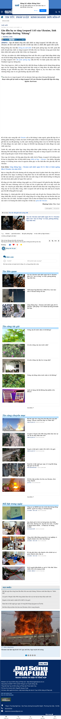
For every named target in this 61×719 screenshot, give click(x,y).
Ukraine (23, 137)
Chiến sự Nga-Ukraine (8, 647)
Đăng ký (43, 10)
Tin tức (10, 17)
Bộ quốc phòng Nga (27, 233)
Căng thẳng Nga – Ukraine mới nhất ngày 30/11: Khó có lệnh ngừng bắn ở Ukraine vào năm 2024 (30, 168)
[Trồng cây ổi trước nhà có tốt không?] (13, 335)
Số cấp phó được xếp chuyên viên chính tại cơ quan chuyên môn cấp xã (42, 553)
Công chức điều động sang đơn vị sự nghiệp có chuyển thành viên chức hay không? (42, 538)
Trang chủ (6, 718)
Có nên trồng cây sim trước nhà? (37, 345)
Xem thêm (30, 408)
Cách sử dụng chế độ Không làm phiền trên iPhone (41, 391)
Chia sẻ (54, 718)
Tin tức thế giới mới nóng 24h (18, 213)
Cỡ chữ (30, 718)
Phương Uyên (7, 37)
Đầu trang (49, 714)
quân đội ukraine (15, 233)
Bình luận (43, 718)
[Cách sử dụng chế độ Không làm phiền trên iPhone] (13, 396)
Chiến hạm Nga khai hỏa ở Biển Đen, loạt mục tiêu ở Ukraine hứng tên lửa (41, 290)
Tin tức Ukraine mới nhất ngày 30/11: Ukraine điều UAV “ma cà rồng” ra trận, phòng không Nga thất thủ (42, 218)
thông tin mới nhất (24, 48)
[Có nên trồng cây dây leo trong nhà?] (13, 365)
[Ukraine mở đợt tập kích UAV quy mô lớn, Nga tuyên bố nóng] (30, 628)
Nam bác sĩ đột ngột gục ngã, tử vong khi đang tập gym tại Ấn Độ (42, 464)
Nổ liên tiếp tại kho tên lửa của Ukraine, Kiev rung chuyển (41, 480)
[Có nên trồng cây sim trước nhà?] (13, 350)
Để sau (35, 10)
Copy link (18, 718)
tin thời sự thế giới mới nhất (9, 236)
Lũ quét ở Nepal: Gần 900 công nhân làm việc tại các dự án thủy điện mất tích (42, 434)
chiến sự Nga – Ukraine (38, 159)
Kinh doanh (38, 17)
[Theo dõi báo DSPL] (30, 39)
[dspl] (2, 17)
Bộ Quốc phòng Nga (23, 59)
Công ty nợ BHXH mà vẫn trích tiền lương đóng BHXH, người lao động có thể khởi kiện (42, 507)
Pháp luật (22, 17)
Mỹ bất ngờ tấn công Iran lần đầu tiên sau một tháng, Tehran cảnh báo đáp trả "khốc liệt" (42, 419)
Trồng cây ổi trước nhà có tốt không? (39, 330)
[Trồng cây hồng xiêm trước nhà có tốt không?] (13, 381)
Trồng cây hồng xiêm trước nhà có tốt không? (42, 375)
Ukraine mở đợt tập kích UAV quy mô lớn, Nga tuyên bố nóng (22, 650)
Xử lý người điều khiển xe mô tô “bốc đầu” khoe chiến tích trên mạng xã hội (42, 568)
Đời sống (53, 17)
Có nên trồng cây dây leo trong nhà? (39, 360)
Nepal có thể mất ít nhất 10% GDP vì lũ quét (41, 449)
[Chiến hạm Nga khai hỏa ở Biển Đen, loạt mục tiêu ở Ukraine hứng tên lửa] (13, 295)
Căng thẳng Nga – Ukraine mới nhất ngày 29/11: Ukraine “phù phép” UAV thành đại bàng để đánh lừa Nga (42, 306)
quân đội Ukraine (41, 200)
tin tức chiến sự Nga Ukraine (41, 233)
